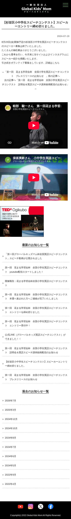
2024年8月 (10, 437)
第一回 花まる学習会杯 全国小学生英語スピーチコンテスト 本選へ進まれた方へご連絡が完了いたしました (36, 296)
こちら (56, 62)
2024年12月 (11, 419)
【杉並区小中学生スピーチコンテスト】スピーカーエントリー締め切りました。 (36, 363)
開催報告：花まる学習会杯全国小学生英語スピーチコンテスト (36, 283)
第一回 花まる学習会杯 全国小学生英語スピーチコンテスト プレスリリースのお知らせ (36, 377)
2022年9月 (10, 474)
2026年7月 (10, 400)
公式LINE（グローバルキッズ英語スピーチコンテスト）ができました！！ (35, 336)
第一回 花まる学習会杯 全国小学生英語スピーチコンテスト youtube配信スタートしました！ (36, 269)
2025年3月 (10, 410)
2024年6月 (10, 456)
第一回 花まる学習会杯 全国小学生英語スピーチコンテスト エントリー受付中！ (36, 323)
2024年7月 (10, 447)
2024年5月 (10, 465)
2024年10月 (11, 428)
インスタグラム (58, 54)
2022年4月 (10, 484)
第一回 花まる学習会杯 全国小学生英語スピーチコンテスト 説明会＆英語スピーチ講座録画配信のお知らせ (36, 350)
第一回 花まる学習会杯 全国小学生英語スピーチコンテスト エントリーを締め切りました (36, 310)
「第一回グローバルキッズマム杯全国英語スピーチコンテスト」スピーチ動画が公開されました (36, 256)
